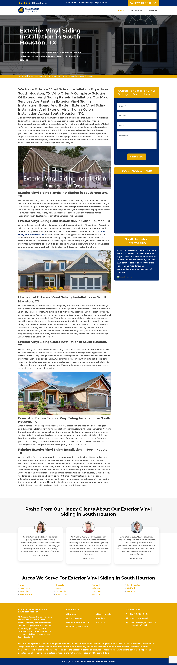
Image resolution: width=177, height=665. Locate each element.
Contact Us (152, 10)
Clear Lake (25, 588)
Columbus (24, 591)
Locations (100, 618)
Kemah (59, 588)
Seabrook (96, 594)
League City (61, 591)
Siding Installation (104, 614)
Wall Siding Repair (74, 618)
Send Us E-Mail (139, 618)
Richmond (96, 588)
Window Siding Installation (77, 622)
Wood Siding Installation (77, 626)
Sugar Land (132, 591)
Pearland (96, 585)
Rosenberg (96, 591)
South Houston (133, 585)
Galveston (60, 585)
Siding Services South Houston (38, 76)
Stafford (131, 588)
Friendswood (26, 594)
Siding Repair (72, 614)
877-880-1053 (145, 3)
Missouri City (61, 594)
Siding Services (135, 10)
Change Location (99, 2)
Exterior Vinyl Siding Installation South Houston (73, 76)
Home (121, 10)
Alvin (22, 585)
